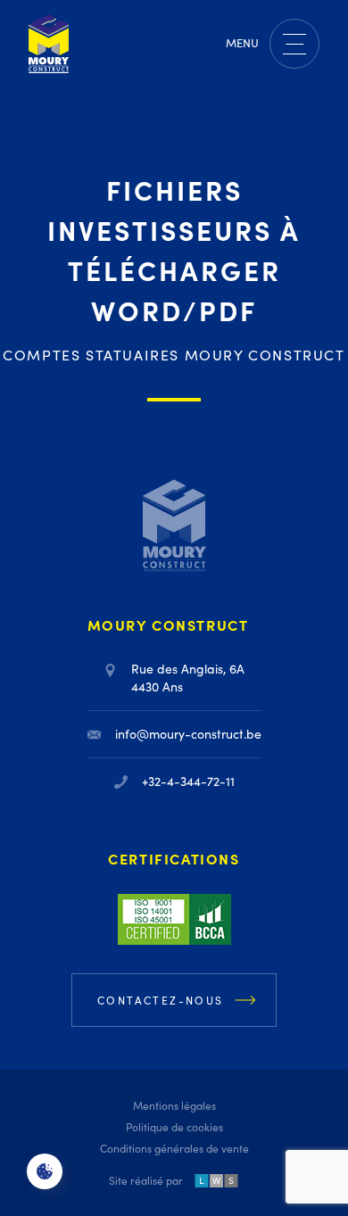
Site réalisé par (146, 1180)
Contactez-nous (160, 1000)
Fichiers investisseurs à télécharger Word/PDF (174, 249)
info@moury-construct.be (188, 733)
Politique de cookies (174, 1127)
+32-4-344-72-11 (188, 781)
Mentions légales (174, 1105)
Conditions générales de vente (174, 1148)
